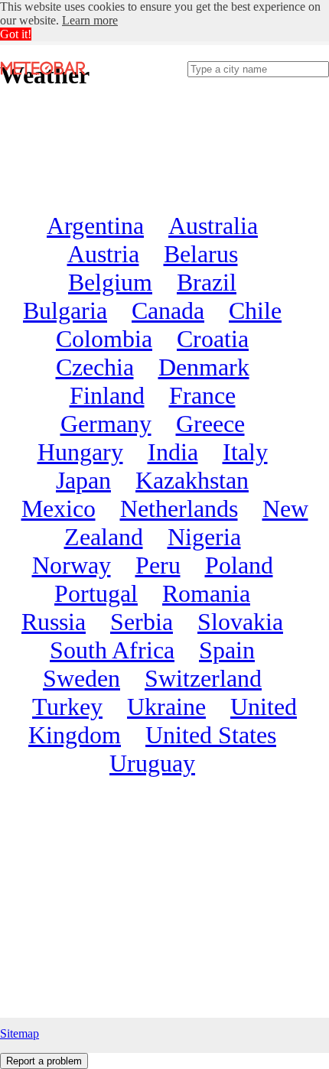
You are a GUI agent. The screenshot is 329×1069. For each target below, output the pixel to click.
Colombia (104, 339)
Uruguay (152, 763)
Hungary (80, 452)
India (173, 452)
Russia (53, 621)
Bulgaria (65, 310)
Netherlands (179, 508)
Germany (105, 423)
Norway (71, 565)
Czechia (95, 367)
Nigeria (204, 537)
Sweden (81, 678)
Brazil (206, 282)
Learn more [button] (90, 20)
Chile (255, 310)
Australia (213, 225)
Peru (158, 565)
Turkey (67, 706)
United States (210, 735)
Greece (210, 423)
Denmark (203, 367)
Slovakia (240, 621)
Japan (83, 480)
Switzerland (203, 678)
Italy (245, 452)
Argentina (95, 225)
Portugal (96, 593)
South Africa (112, 650)
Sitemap (19, 1033)
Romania (206, 593)
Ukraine (166, 706)
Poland (239, 565)
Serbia (141, 621)
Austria (103, 254)
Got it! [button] (15, 34)
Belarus (201, 254)
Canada (168, 310)
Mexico (58, 508)
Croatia (213, 339)
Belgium (110, 282)
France (202, 395)
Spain (227, 650)
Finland (107, 395)
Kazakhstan (192, 480)
